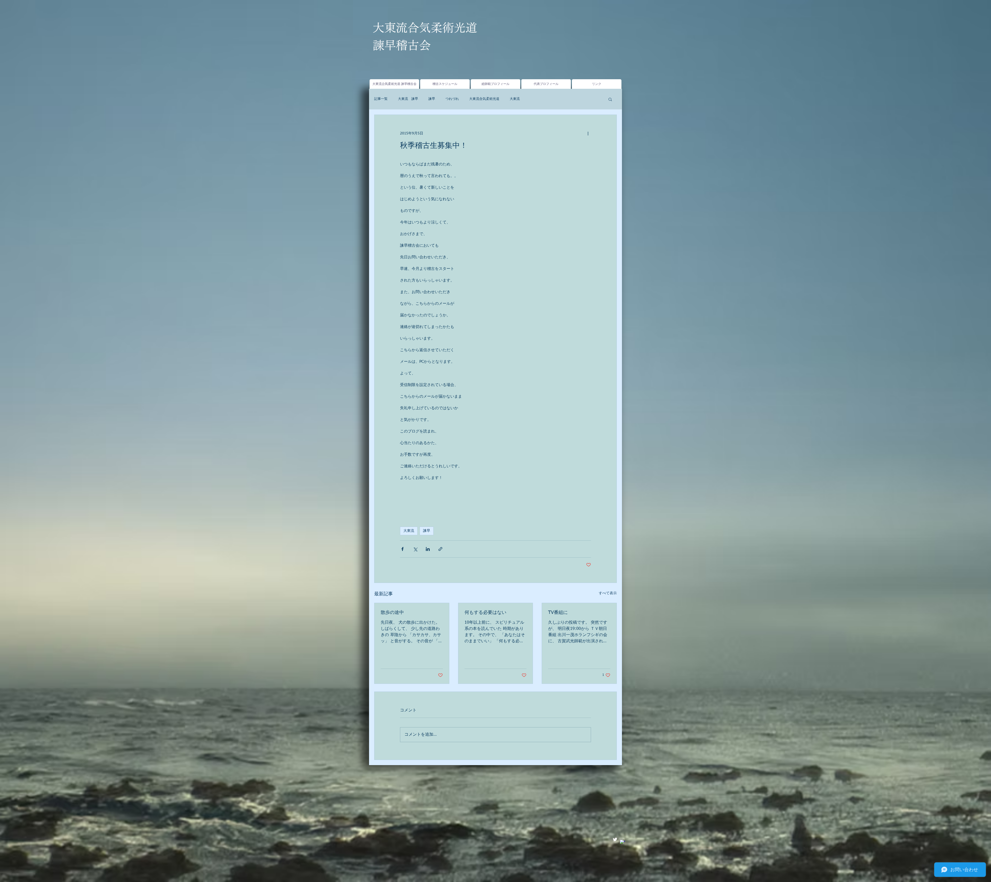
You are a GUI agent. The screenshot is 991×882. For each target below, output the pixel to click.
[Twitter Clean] (615, 839)
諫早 (431, 99)
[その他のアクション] (588, 133)
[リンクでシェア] (440, 549)
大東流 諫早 (408, 99)
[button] (610, 99)
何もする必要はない (485, 612)
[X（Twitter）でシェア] (415, 549)
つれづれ (452, 99)
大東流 (515, 99)
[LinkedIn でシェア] (427, 549)
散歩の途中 (392, 612)
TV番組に (558, 612)
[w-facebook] (622, 842)
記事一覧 (381, 99)
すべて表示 (608, 593)
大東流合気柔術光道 (484, 99)
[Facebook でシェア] (402, 549)
